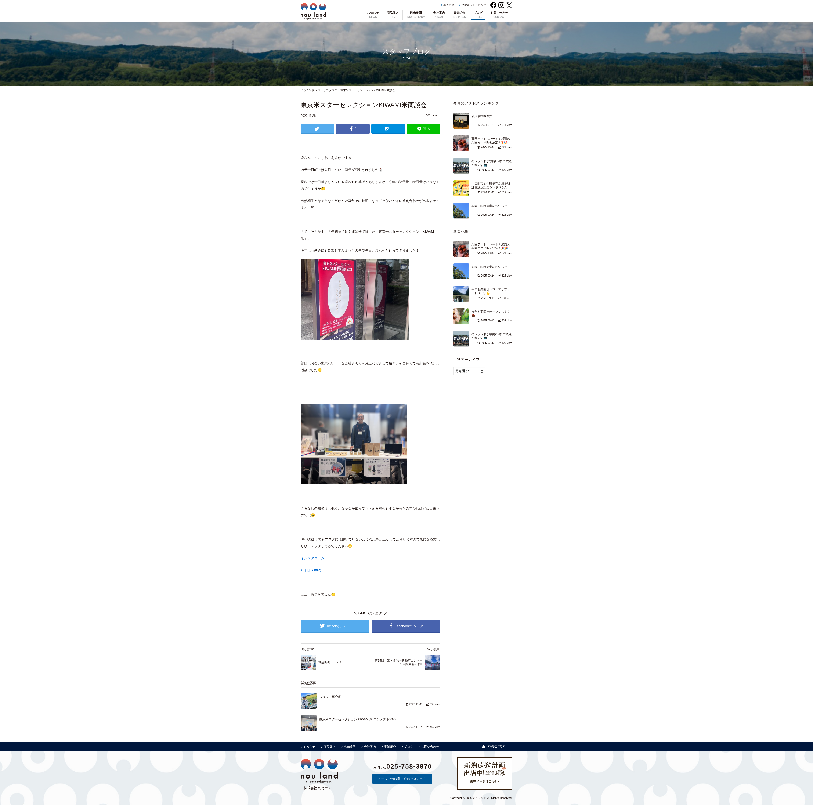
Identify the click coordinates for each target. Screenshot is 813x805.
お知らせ (373, 14)
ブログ (478, 14)
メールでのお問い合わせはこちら (402, 778)
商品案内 (393, 14)
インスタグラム (312, 558)
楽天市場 (448, 5)
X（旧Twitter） (312, 570)
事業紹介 (459, 14)
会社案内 (439, 14)
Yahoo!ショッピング (473, 5)
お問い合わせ (499, 14)
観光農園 (415, 14)
